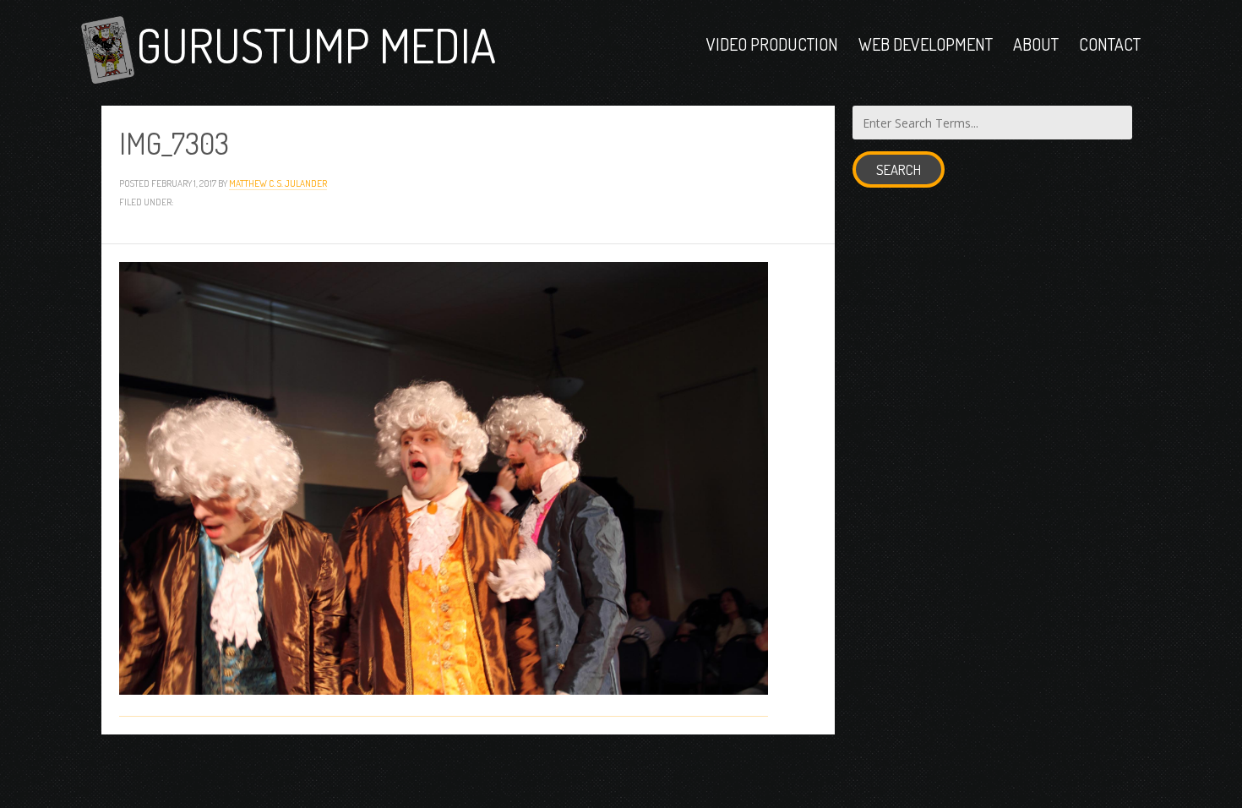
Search (898, 169)
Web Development (925, 44)
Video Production (772, 44)
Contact (1110, 44)
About (1036, 44)
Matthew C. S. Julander (278, 183)
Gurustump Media (316, 44)
